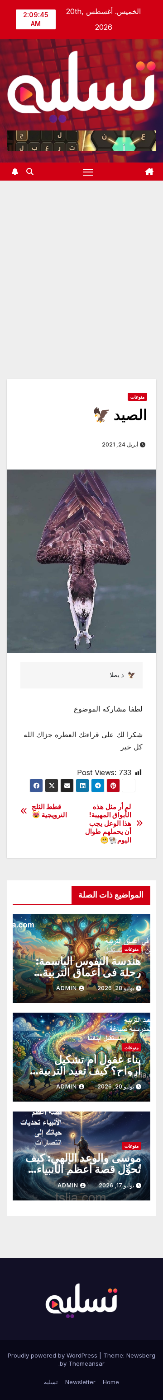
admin (66, 988)
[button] (30, 171)
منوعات (137, 397)
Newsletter (80, 1382)
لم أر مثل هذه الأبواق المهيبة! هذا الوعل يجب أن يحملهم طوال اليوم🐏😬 (108, 823)
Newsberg (140, 1355)
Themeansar (86, 1363)
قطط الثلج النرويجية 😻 (49, 811)
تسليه (51, 1382)
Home (111, 1382)
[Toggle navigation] (88, 171)
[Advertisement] (81, 266)
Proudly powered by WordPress (53, 1355)
